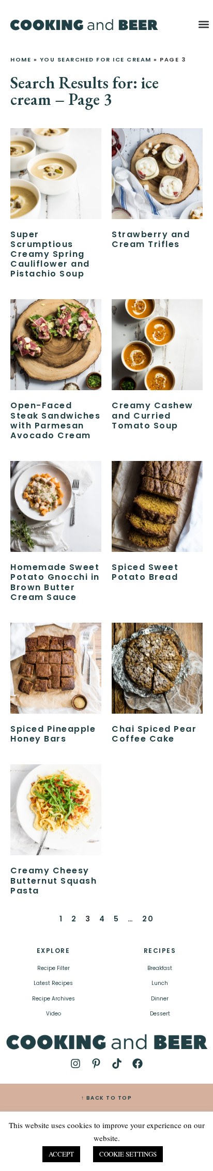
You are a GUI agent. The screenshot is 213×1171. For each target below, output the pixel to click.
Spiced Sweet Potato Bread (145, 572)
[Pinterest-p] (96, 1063)
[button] (203, 24)
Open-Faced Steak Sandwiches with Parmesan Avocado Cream (55, 420)
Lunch (159, 983)
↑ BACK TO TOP (106, 1098)
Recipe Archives (53, 999)
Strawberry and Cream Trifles (151, 239)
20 (148, 919)
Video (53, 1014)
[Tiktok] (117, 1063)
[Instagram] (75, 1063)
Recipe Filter (53, 968)
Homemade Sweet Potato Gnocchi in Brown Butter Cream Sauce (55, 582)
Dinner (160, 999)
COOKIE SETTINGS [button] (128, 1154)
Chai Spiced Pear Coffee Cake (154, 734)
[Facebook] (137, 1063)
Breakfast (159, 968)
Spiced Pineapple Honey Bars (53, 734)
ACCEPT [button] (61, 1154)
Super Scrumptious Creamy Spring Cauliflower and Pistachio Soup (50, 254)
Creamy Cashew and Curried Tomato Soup (152, 415)
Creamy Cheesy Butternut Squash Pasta (53, 880)
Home (20, 59)
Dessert (160, 1014)
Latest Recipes (53, 983)
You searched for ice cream (95, 59)
